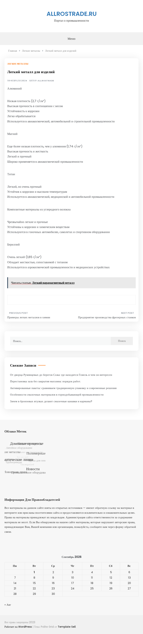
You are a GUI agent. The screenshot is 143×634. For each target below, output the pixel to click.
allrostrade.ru (72, 14)
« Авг (7, 605)
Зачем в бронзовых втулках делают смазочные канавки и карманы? (51, 401)
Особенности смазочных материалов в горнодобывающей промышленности (57, 394)
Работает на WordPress (18, 627)
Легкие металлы (17, 63)
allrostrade (46, 80)
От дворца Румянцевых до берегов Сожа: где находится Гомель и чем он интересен (61, 375)
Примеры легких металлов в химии (28, 317)
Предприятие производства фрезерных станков (107, 317)
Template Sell (67, 627)
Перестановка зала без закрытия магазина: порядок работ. (45, 381)
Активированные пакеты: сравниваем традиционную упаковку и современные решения (63, 388)
